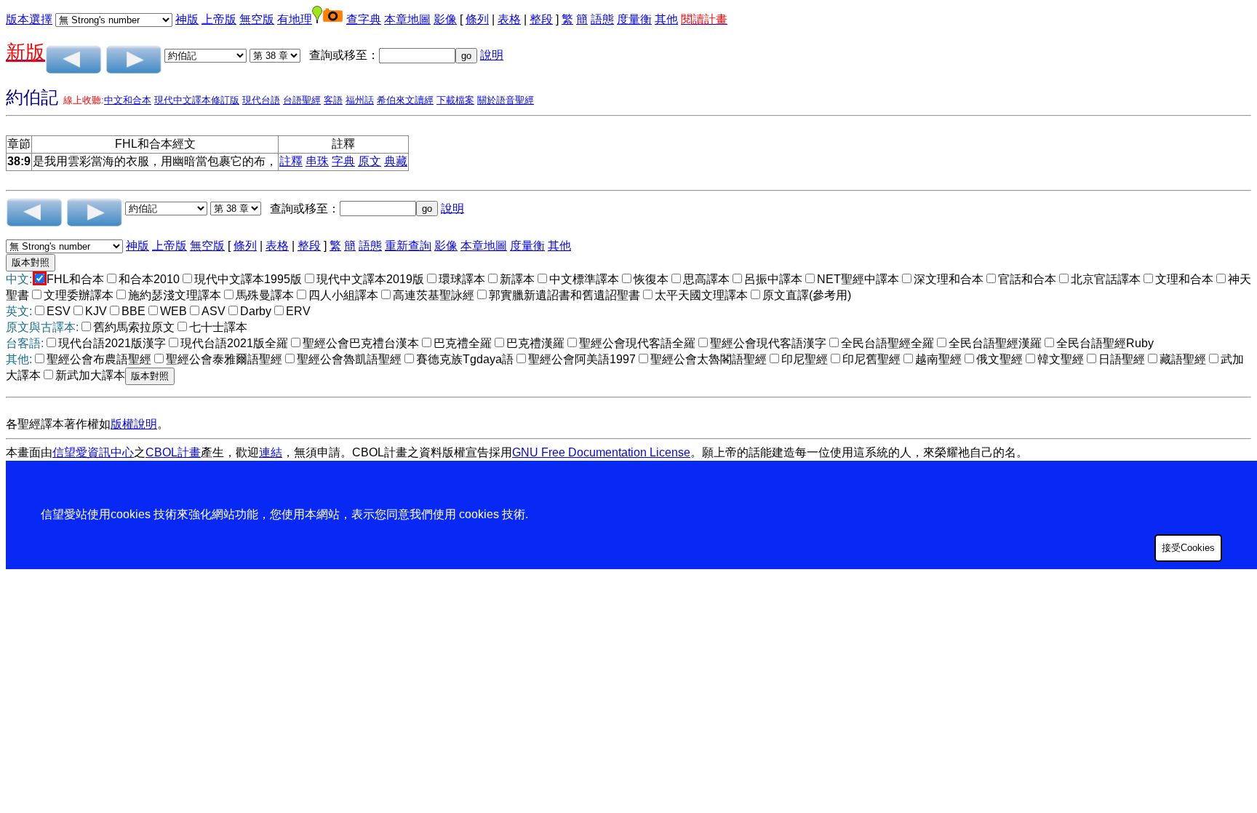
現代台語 (261, 100)
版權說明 (134, 424)
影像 (445, 19)
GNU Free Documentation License (601, 452)
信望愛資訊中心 (93, 452)
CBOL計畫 (173, 452)
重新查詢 (408, 245)
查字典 (363, 19)
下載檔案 (455, 100)
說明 (491, 55)
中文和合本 (127, 100)
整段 (541, 19)
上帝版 (218, 19)
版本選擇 (29, 19)
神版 (187, 19)
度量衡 (634, 19)
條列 (477, 19)
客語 (333, 100)
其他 (666, 19)
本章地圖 (407, 19)
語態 (602, 19)
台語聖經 (302, 100)
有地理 (294, 19)
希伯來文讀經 (405, 100)
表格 (509, 19)
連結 (270, 452)
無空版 (256, 19)
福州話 (360, 100)
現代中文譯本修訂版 (196, 100)
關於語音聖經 (505, 100)
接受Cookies (1188, 547)
